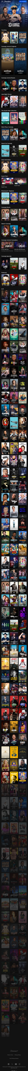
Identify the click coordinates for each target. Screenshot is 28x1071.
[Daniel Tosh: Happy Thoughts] (14, 512)
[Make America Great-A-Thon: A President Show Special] (14, 765)
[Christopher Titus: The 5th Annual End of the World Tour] (5, 423)
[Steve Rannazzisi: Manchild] (23, 929)
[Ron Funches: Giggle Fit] (23, 866)
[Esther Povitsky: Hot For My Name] (14, 562)
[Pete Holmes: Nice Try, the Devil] (14, 853)
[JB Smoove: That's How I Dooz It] (14, 613)
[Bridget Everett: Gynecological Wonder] (23, 372)
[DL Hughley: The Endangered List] (14, 499)
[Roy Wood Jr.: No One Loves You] (23, 879)
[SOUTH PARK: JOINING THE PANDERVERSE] (14, 904)
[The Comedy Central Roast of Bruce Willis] (14, 436)
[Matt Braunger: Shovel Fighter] (5, 777)
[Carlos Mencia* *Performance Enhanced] (5, 398)
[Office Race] (14, 828)
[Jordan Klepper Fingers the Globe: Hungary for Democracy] (14, 701)
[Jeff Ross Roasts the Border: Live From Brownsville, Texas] (14, 651)
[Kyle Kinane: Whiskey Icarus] (23, 752)
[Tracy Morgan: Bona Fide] (23, 980)
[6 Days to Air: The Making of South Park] (5, 296)
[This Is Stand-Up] (14, 967)
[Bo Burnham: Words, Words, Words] (14, 372)
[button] (2, 1)
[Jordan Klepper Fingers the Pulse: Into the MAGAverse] (5, 714)
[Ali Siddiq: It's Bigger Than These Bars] (14, 309)
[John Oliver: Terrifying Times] (23, 689)
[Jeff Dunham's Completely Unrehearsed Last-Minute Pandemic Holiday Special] (23, 625)
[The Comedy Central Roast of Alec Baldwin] (23, 423)
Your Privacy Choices (14, 1058)
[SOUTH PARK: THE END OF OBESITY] (5, 917)
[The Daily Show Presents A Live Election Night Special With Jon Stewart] (23, 499)
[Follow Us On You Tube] (16, 1064)
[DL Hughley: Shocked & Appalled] (5, 499)
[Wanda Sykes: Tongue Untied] (14, 1018)
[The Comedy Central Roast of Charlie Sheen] (23, 436)
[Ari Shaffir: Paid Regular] (5, 347)
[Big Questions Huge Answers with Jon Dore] (5, 372)
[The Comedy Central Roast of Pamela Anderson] (14, 461)
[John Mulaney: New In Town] (5, 689)
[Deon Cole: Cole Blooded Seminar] (14, 537)
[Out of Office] (23, 828)
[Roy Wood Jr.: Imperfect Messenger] (14, 879)
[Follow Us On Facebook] (8, 1064)
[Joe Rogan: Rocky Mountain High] (23, 676)
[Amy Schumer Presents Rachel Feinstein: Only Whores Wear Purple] (14, 322)
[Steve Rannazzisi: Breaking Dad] (14, 929)
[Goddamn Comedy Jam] (23, 575)
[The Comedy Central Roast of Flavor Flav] (14, 448)
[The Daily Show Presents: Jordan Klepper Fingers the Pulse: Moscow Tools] (14, 714)
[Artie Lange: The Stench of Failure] (14, 347)
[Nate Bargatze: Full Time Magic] (5, 803)
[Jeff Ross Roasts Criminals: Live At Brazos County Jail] (5, 651)
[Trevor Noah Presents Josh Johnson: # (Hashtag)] (23, 993)
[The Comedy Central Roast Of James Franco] (23, 448)
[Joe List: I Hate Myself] (14, 676)
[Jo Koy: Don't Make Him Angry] (14, 663)
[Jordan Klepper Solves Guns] (5, 701)
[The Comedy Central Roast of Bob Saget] (5, 436)
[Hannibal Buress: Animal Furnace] (14, 587)
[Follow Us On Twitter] (12, 1064)
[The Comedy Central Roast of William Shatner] (5, 474)
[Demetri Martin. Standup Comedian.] (23, 524)
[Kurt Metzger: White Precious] (23, 739)
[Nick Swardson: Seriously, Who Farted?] (5, 815)
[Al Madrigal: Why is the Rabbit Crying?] (5, 309)
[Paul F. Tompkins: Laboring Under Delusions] (23, 841)
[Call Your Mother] (23, 385)
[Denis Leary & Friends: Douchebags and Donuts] (5, 537)
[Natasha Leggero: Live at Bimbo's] (23, 790)
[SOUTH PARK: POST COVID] (23, 891)
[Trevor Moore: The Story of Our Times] (14, 993)
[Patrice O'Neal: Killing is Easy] (14, 841)
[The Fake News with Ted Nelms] (14, 575)
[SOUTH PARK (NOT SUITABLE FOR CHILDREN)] (23, 904)
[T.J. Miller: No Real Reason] (14, 942)
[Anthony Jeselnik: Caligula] (23, 334)
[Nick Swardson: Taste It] (14, 815)
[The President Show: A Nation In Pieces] (23, 853)
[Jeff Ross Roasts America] (14, 638)
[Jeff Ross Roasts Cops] (23, 638)
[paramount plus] (7, 1)
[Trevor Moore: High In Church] (5, 993)
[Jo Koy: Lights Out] (23, 663)
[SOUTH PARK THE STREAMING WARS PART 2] (5, 904)
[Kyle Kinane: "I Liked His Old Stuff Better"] (5, 752)
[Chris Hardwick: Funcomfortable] (23, 410)
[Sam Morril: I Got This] (14, 917)
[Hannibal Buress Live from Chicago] (23, 587)
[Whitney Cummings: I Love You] (23, 1018)
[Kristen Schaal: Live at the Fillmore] (23, 727)
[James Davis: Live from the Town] (23, 613)
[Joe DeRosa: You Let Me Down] (5, 676)
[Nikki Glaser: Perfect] (23, 815)
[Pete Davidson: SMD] (5, 853)
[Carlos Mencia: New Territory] (14, 398)
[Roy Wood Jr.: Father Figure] (5, 879)
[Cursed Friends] (23, 486)
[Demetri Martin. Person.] (14, 524)
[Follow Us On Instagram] (19, 1064)
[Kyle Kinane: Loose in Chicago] (14, 752)
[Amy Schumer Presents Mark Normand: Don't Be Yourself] (5, 322)
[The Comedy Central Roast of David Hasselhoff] (5, 448)
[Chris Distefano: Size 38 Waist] (14, 410)
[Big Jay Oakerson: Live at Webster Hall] (23, 360)
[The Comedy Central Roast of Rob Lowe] (23, 461)
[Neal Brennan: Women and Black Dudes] (23, 803)
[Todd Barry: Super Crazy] (5, 980)
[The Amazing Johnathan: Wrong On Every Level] (23, 309)
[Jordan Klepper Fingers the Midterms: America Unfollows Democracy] (23, 701)
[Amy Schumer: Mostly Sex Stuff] (5, 334)
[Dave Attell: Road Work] (23, 512)
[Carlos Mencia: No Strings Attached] (23, 398)
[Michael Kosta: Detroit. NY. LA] (14, 777)
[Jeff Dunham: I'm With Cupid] (14, 625)
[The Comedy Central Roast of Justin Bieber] (5, 461)
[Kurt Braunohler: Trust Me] (14, 739)
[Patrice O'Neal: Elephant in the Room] (5, 841)
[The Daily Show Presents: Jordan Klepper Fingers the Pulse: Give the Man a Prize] (23, 955)
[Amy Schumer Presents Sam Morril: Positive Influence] (23, 322)
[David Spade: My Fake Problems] (5, 524)
